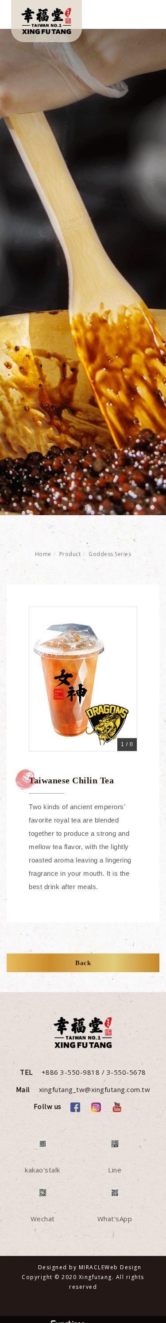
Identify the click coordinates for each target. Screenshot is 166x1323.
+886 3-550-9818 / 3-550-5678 (94, 1072)
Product (70, 554)
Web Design (122, 1267)
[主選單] (143, 16)
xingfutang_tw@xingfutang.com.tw (95, 1089)
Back (83, 962)
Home (43, 554)
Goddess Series (110, 554)
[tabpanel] (83, 272)
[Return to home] (46, 21)
